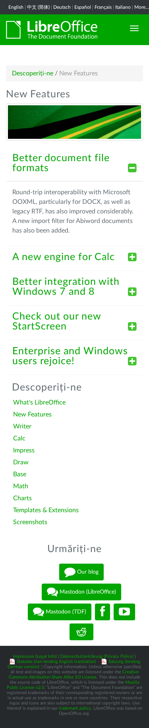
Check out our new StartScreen (56, 321)
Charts (22, 498)
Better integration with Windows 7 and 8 (66, 287)
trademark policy (75, 708)
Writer (22, 426)
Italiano (123, 7)
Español (82, 7)
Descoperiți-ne (32, 73)
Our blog (87, 572)
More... (141, 7)
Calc (19, 438)
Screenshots (30, 522)
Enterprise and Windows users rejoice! (70, 356)
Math (20, 486)
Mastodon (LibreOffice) (87, 592)
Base (19, 474)
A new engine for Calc (63, 257)
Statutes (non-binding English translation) (56, 661)
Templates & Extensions (46, 510)
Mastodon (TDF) (65, 612)
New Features (32, 414)
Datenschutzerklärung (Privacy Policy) (97, 656)
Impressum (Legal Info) (35, 656)
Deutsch (62, 7)
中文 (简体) (38, 7)
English (15, 7)
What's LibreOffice (39, 402)
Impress (24, 450)
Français (103, 7)
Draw (21, 462)
